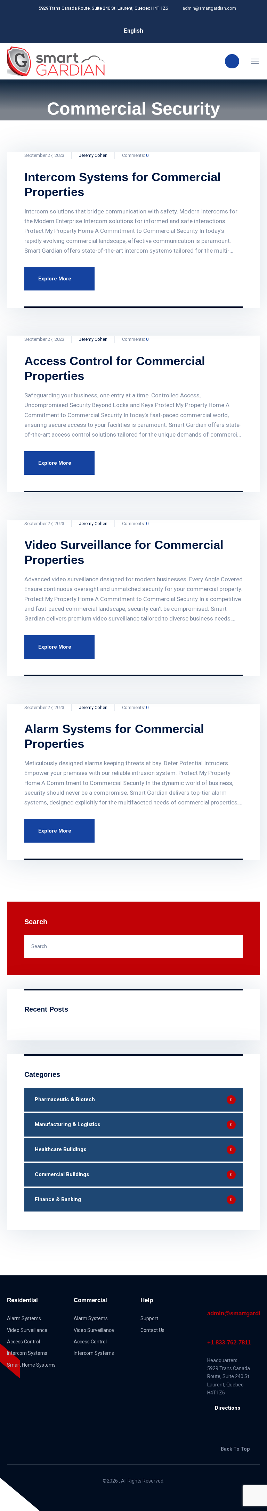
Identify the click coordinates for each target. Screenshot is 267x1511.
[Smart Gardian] (56, 61)
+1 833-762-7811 (229, 1342)
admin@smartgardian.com (233, 1313)
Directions (227, 1408)
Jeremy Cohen (93, 155)
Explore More (54, 279)
